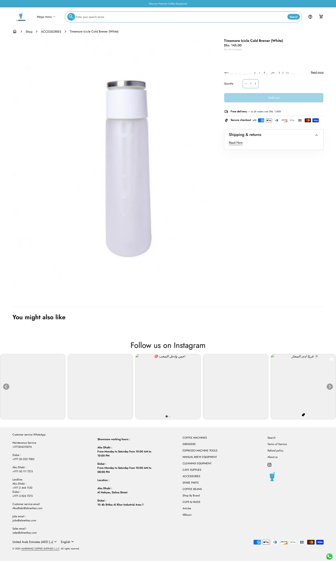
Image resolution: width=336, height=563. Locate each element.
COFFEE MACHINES (195, 438)
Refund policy (275, 450)
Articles (187, 508)
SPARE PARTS (191, 483)
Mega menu (46, 17)
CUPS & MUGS (191, 502)
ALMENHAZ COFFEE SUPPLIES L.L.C (40, 548)
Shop (29, 31)
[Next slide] (330, 387)
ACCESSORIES (51, 31)
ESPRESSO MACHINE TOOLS (200, 450)
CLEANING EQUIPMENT (197, 463)
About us (273, 457)
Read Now (236, 142)
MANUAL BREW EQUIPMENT (200, 457)
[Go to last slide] (6, 387)
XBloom (187, 515)
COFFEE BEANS (192, 489)
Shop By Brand (191, 495)
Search (294, 17)
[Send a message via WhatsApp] (329, 556)
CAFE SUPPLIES (192, 470)
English (68, 541)
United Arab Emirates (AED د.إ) (35, 541)
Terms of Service (277, 444)
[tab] (166, 416)
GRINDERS (189, 444)
